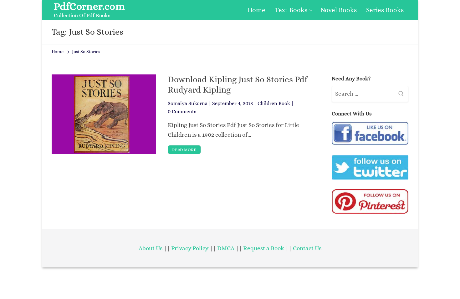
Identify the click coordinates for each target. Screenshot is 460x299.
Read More (184, 149)
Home (58, 51)
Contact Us (307, 248)
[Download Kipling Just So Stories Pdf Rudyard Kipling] (104, 114)
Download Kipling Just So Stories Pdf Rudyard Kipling (237, 84)
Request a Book (264, 248)
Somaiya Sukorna (187, 103)
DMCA (225, 248)
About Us (150, 248)
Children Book (274, 103)
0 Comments (182, 111)
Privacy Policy (189, 248)
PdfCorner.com (89, 6)
